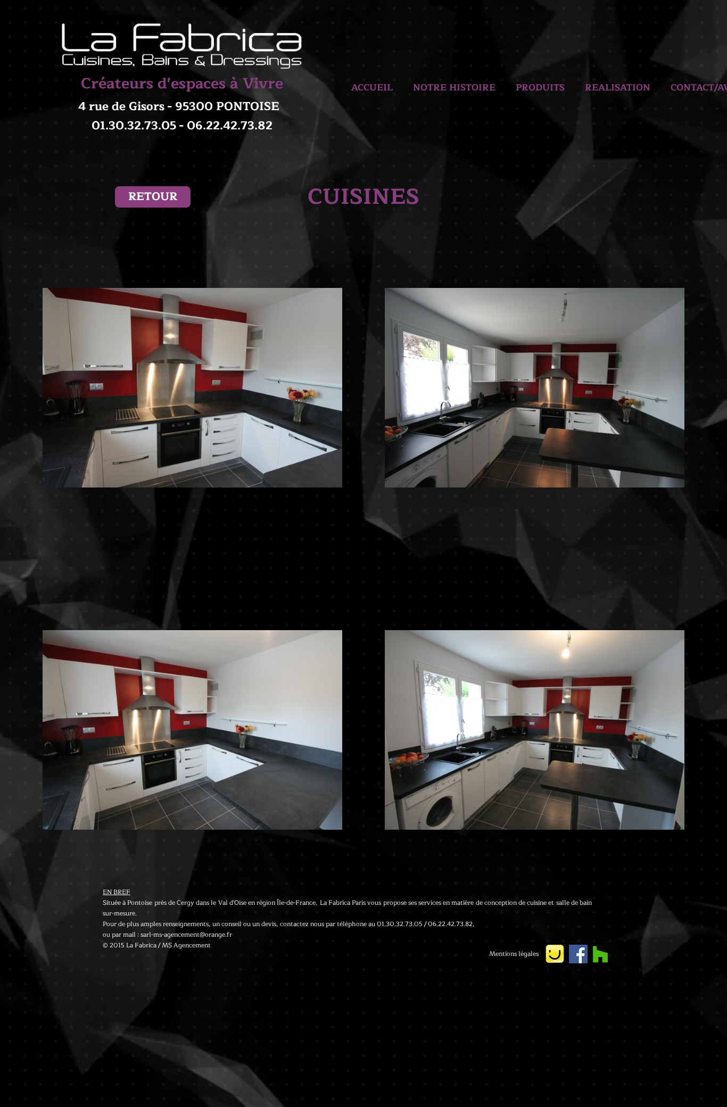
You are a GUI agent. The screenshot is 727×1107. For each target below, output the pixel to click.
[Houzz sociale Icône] (600, 954)
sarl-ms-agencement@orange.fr (186, 934)
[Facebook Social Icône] (578, 954)
